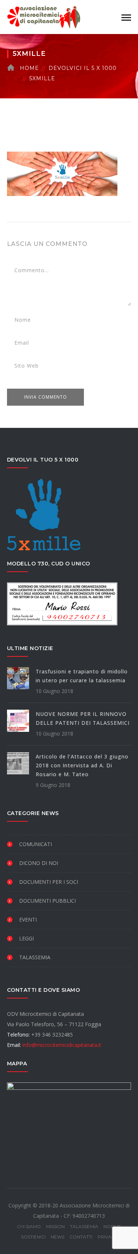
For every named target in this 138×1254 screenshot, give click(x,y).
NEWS (57, 1237)
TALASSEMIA (34, 957)
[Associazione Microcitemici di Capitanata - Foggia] (44, 16)
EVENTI (28, 919)
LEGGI (26, 938)
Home (29, 68)
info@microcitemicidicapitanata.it (61, 1044)
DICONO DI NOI (38, 862)
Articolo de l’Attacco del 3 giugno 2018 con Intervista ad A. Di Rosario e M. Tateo (82, 765)
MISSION (55, 1226)
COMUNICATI (35, 844)
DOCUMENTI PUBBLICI (47, 900)
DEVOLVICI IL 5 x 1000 (83, 68)
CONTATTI (81, 1237)
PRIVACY (107, 1237)
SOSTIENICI (33, 1237)
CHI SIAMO (29, 1226)
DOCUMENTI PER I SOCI (48, 881)
